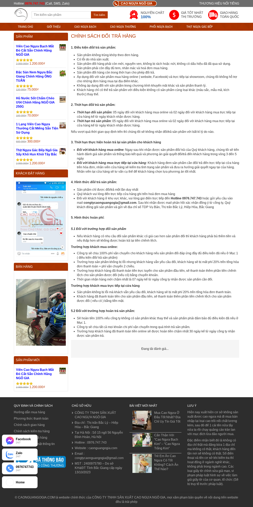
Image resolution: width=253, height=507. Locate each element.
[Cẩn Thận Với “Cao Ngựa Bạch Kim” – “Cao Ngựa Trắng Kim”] (142, 440)
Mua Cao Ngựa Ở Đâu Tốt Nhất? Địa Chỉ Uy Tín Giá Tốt (167, 417)
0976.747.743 (34, 3)
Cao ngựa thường (123, 27)
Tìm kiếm (99, 14)
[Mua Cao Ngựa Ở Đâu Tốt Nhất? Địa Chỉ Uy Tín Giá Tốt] (142, 420)
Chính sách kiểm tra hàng (32, 431)
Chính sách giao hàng (29, 425)
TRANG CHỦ (25, 27)
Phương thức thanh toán (31, 418)
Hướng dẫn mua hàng (29, 412)
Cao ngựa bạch (85, 27)
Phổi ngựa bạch (161, 27)
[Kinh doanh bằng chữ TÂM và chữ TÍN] (21, 14)
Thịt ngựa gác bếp (199, 27)
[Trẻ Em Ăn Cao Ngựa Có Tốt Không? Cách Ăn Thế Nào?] (142, 463)
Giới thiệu (53, 27)
